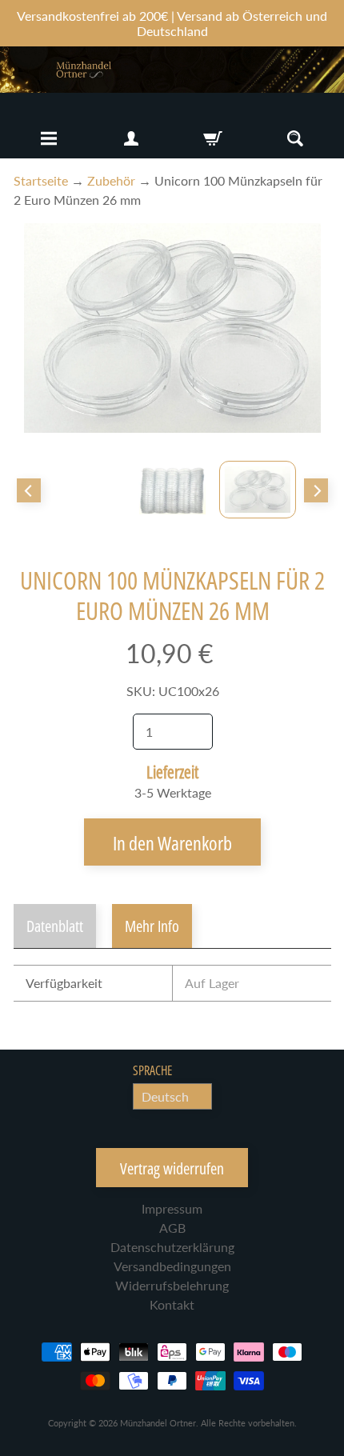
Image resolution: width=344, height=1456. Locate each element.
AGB (172, 1227)
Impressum (172, 1208)
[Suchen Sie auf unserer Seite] (295, 138)
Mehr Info (152, 926)
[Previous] (29, 490)
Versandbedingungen (172, 1266)
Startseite (41, 180)
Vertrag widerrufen (172, 1168)
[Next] (316, 490)
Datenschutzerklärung (172, 1246)
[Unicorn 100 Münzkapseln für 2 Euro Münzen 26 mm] (257, 489)
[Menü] (49, 138)
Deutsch (165, 1096)
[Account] (131, 138)
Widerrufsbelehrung (172, 1285)
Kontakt (172, 1304)
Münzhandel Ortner (158, 1423)
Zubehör (111, 180)
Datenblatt (54, 926)
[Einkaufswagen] (213, 138)
